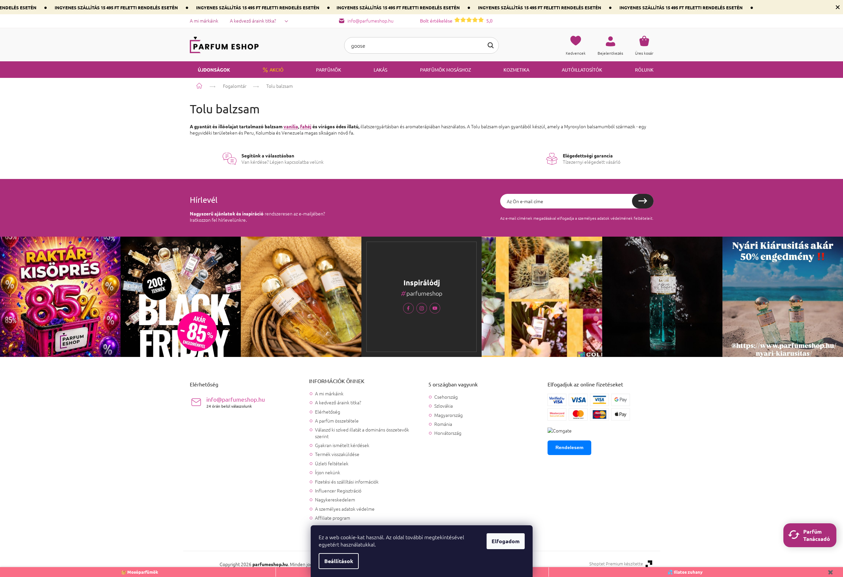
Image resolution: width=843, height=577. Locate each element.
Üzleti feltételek (331, 463)
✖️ (830, 572)
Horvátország (447, 433)
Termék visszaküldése (337, 454)
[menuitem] (210, 69)
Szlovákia (443, 406)
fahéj (305, 126)
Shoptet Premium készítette (616, 564)
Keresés (491, 45)
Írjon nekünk (327, 472)
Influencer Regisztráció (338, 490)
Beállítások (338, 560)
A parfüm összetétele (337, 420)
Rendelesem (569, 447)
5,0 (456, 21)
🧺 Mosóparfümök (139, 572)
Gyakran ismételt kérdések (342, 445)
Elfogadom (506, 541)
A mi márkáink (204, 20)
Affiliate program (332, 517)
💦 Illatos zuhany (685, 572)
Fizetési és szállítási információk (347, 481)
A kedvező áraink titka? (253, 20)
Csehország (446, 397)
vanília (291, 126)
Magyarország (448, 415)
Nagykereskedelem (335, 499)
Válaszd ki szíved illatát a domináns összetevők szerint (362, 432)
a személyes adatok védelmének (604, 218)
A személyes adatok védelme (345, 508)
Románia (443, 424)
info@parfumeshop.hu (235, 402)
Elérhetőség (327, 411)
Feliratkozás (643, 201)
